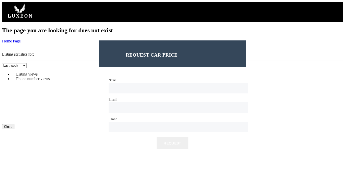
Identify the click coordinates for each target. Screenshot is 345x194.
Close (8, 127)
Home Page (11, 41)
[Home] (19, 19)
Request (172, 143)
